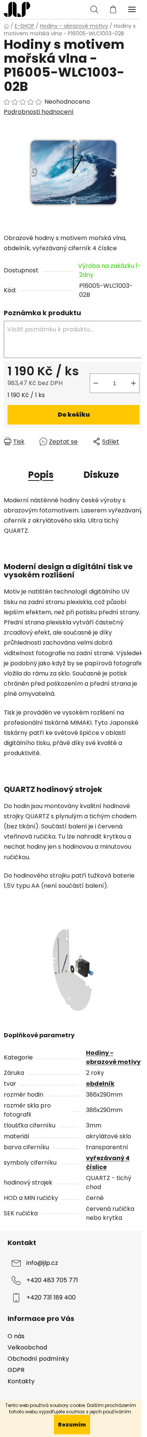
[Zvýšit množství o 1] (133, 383)
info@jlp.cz (42, 1263)
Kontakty (21, 1381)
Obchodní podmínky (38, 1358)
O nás (16, 1336)
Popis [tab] (41, 474)
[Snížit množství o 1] (95, 383)
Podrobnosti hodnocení (39, 112)
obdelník (100, 1083)
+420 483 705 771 (52, 1280)
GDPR (16, 1370)
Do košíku (74, 414)
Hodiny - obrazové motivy (113, 1057)
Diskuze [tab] (101, 474)
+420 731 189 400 (51, 1297)
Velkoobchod (27, 1347)
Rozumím (72, 1424)
